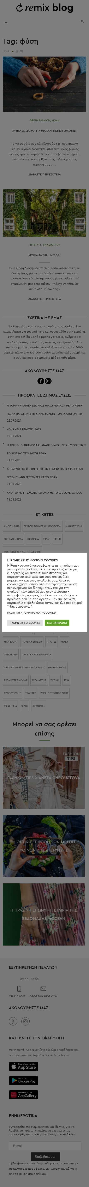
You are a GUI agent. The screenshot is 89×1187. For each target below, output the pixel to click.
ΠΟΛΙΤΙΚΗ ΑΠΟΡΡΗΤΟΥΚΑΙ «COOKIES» (32, 612)
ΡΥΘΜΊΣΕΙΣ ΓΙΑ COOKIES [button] (25, 622)
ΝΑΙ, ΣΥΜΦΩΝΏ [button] (57, 622)
